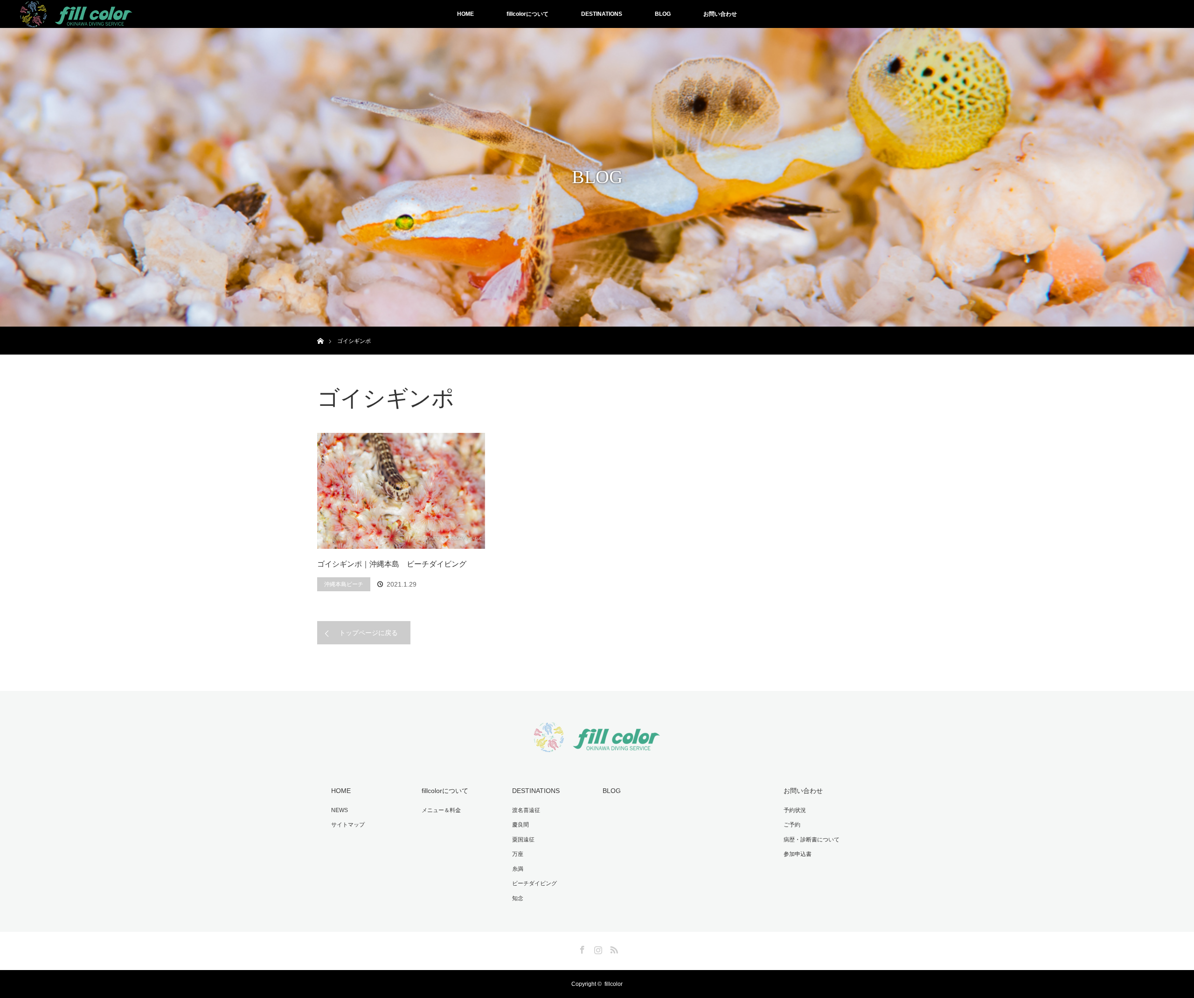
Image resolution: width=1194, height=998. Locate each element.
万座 (517, 854)
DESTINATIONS (601, 14)
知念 (517, 898)
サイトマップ (348, 824)
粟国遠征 (523, 839)
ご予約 (792, 824)
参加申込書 (798, 854)
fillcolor (613, 984)
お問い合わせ (720, 14)
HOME (465, 14)
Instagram (597, 948)
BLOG (663, 14)
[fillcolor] (597, 746)
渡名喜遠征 (526, 810)
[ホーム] (320, 330)
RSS (613, 948)
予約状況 (795, 810)
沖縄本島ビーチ (343, 584)
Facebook (581, 948)
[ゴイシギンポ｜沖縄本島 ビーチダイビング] (401, 491)
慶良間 (520, 824)
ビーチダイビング (534, 883)
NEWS (339, 810)
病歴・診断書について (812, 839)
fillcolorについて (527, 14)
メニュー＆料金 (441, 810)
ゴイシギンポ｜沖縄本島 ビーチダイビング (391, 564)
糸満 (517, 869)
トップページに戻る (368, 632)
